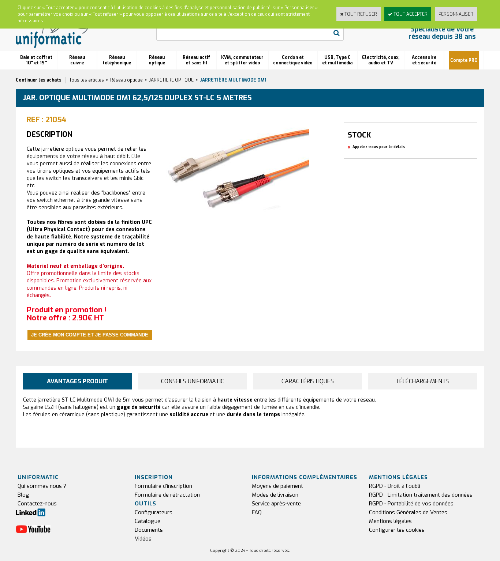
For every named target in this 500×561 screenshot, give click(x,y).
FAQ (257, 512)
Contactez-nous (37, 503)
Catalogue (147, 521)
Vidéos (143, 538)
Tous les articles (86, 80)
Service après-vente (276, 503)
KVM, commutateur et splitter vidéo (242, 60)
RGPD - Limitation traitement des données (421, 494)
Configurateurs (153, 512)
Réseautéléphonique (116, 60)
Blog (23, 494)
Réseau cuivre (77, 60)
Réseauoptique (157, 60)
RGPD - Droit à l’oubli (394, 486)
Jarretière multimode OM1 (233, 80)
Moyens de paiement (277, 486)
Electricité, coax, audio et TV (380, 60)
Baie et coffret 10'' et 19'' (36, 60)
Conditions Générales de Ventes (408, 512)
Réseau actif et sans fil (196, 60)
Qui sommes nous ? (42, 486)
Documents (149, 530)
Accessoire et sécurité (424, 60)
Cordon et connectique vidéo (293, 60)
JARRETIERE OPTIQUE (171, 80)
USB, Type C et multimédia (337, 60)
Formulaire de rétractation (167, 494)
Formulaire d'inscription (163, 486)
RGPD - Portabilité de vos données (411, 503)
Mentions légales (390, 521)
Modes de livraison (275, 494)
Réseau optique (126, 80)
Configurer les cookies (397, 530)
